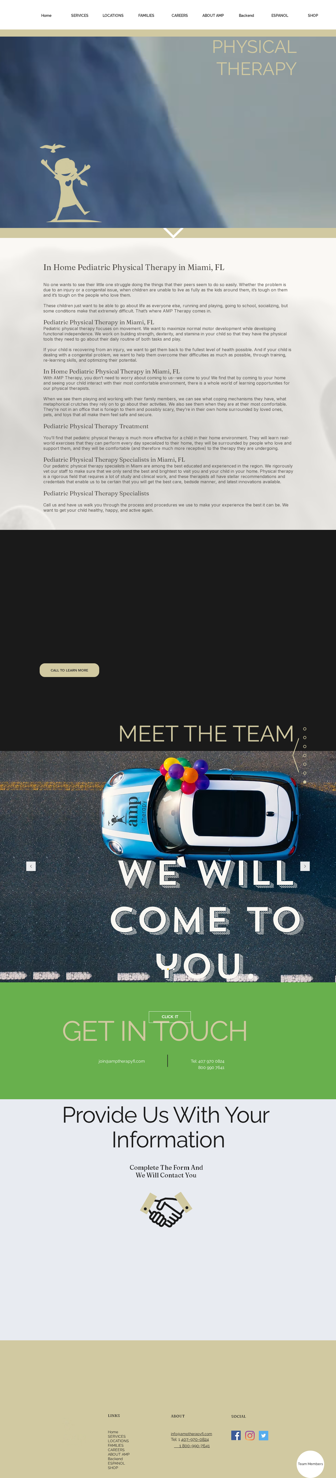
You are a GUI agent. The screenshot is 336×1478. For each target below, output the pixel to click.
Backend (115, 1459)
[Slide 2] (168, 969)
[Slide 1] (162, 969)
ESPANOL (116, 1463)
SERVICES (117, 1436)
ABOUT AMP (119, 1454)
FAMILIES (116, 1445)
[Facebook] (236, 1435)
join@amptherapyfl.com (122, 1061)
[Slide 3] (174, 969)
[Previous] (31, 867)
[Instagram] (250, 1435)
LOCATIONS (118, 1441)
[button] (79, 15)
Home (113, 1432)
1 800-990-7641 (192, 1445)
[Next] (305, 867)
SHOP (113, 1468)
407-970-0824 (195, 1439)
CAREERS (116, 1450)
